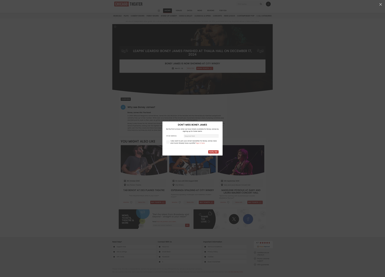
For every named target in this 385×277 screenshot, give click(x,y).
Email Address (171, 136)
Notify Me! (213, 152)
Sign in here (200, 143)
